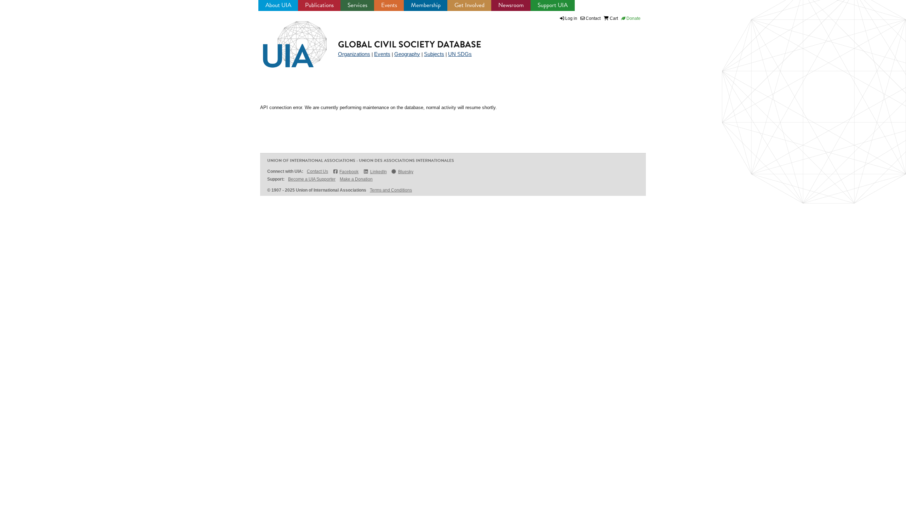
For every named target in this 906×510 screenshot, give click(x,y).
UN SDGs (460, 54)
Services (357, 5)
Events (389, 5)
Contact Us (317, 171)
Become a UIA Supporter (312, 179)
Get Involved (469, 5)
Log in (571, 18)
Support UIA (553, 5)
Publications (319, 5)
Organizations (354, 54)
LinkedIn (378, 171)
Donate (633, 18)
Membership (426, 5)
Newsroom (511, 5)
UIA (286, 40)
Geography (407, 54)
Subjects (434, 54)
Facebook (349, 171)
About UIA (278, 5)
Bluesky (405, 171)
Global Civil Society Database (409, 44)
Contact (593, 18)
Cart (613, 18)
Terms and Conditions (391, 190)
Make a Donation (356, 179)
